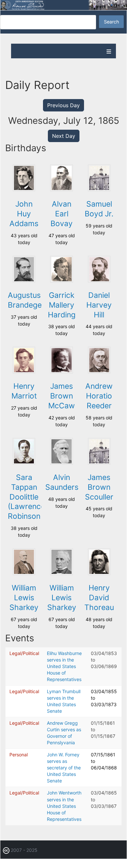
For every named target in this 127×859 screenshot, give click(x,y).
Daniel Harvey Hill (99, 305)
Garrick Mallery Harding (62, 305)
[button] (24, 189)
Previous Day (63, 105)
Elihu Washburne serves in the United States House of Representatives (64, 666)
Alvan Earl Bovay (61, 213)
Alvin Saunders (61, 482)
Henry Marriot (24, 391)
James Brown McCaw (61, 396)
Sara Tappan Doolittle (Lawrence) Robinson (28, 497)
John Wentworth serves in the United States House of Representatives (64, 806)
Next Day (63, 136)
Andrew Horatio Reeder (99, 396)
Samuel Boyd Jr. (99, 208)
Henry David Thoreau (99, 597)
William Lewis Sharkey (23, 597)
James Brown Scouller (99, 487)
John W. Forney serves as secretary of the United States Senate (64, 767)
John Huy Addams (23, 213)
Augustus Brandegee (27, 300)
